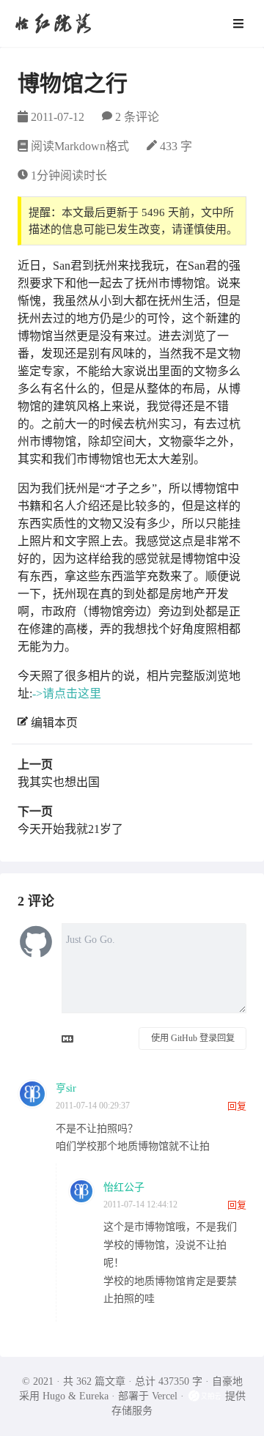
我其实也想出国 (59, 782)
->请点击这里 (66, 693)
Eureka (94, 1396)
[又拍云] (206, 1396)
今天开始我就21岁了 (70, 829)
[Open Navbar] (238, 23)
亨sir (66, 1088)
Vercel (164, 1396)
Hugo (54, 1396)
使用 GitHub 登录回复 (193, 1038)
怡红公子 (123, 1187)
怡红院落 (53, 23)
